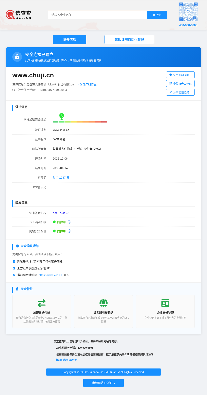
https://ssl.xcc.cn (66, 359)
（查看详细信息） (88, 84)
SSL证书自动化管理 (129, 39)
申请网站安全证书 (103, 382)
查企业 (157, 15)
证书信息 (69, 39)
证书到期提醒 (181, 75)
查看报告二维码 (182, 83)
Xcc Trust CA (61, 212)
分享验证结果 (181, 92)
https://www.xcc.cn (50, 275)
